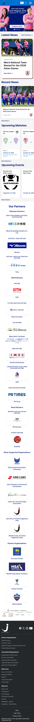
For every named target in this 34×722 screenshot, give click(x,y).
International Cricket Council (9, 655)
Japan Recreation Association (10, 662)
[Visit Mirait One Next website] (17, 310)
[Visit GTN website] (17, 290)
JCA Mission (5, 691)
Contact (4, 699)
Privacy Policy (17, 716)
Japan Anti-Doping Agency (9, 665)
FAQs (17, 710)
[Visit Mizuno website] (17, 245)
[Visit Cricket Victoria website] (17, 582)
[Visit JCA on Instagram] (27, 628)
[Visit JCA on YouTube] (30, 628)
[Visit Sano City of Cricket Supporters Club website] (17, 511)
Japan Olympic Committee (9, 660)
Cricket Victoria (6, 640)
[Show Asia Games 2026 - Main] (14, 29)
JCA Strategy (5, 694)
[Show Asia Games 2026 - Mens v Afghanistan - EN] (17, 29)
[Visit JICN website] (17, 375)
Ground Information (7, 679)
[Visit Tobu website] (17, 265)
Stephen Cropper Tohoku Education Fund (13, 645)
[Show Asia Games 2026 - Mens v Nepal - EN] (19, 29)
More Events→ (6, 200)
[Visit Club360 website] (17, 439)
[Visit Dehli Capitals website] (17, 597)
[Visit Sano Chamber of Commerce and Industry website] (17, 477)
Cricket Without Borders (8, 648)
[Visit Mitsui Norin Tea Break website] (17, 329)
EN (22, 3)
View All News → (26, 35)
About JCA (5, 689)
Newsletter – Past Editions (9, 704)
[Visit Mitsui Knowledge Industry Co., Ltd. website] (17, 224)
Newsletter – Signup (7, 701)
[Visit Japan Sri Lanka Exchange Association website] (17, 494)
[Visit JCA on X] (23, 628)
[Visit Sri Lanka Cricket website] (17, 551)
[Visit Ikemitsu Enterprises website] (17, 355)
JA (25, 3)
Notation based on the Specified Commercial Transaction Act (15, 719)
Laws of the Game (7, 672)
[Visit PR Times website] (17, 394)
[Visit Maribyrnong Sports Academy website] (17, 566)
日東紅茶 (19, 339)
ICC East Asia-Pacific (8, 657)
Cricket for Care (6, 643)
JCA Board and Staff (7, 696)
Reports (4, 677)
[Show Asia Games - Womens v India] (16, 29)
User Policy (17, 713)
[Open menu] (30, 3)
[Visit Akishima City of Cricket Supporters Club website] (17, 528)
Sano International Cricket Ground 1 (10, 155)
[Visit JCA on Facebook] (20, 628)
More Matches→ (6, 161)
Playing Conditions (7, 674)
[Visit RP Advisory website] (17, 420)
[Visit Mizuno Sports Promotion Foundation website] (17, 460)
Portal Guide (5, 682)
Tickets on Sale (17, 26)
